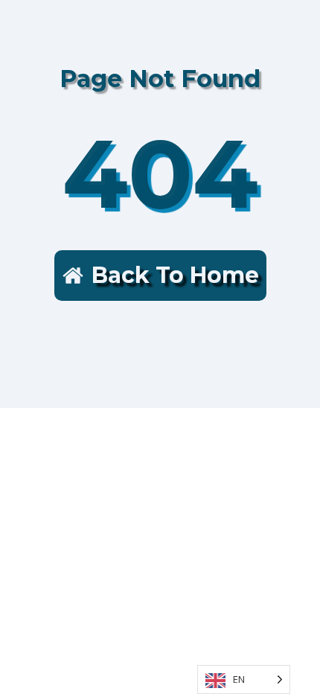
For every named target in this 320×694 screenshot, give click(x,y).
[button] (160, 275)
